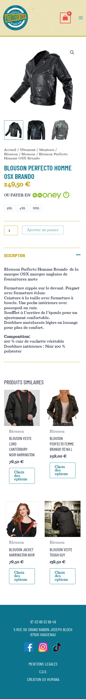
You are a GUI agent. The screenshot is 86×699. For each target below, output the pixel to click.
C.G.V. (43, 671)
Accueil (10, 150)
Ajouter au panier (43, 230)
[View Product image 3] (59, 130)
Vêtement (28, 150)
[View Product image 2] (36, 130)
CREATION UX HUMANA (43, 679)
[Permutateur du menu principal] (80, 18)
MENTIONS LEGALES (43, 663)
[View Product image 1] (13, 130)
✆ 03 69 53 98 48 (43, 621)
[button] (72, 52)
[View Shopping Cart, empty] (65, 18)
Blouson (28, 154)
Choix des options (20, 476)
